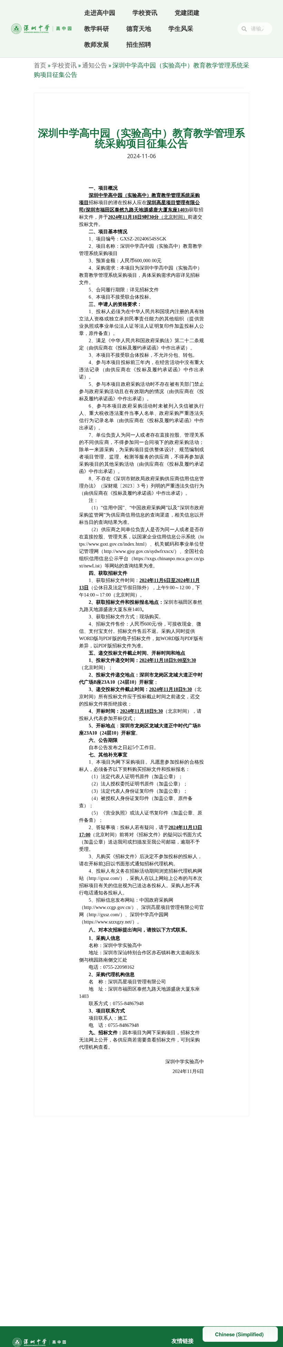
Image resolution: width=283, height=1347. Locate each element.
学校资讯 (145, 12)
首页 (40, 65)
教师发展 (96, 44)
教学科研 (96, 28)
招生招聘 (138, 44)
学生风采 (180, 28)
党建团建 (187, 12)
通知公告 (94, 65)
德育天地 (138, 28)
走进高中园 (99, 12)
